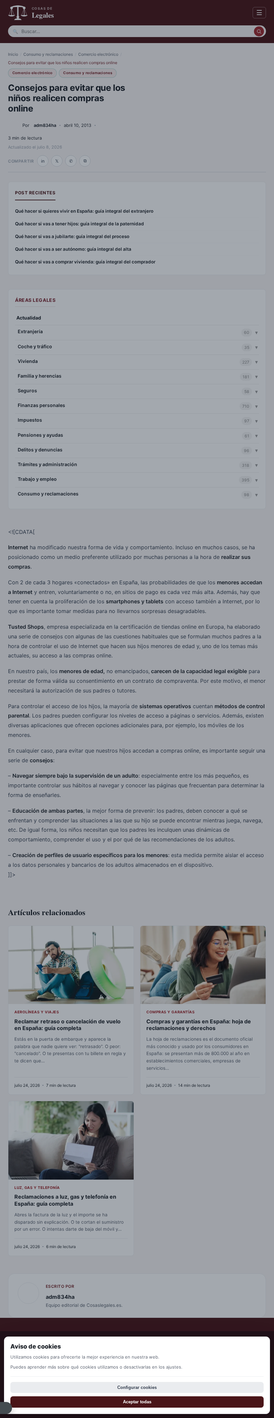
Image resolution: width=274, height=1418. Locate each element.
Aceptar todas (137, 1401)
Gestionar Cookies (6, 1408)
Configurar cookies (137, 1387)
